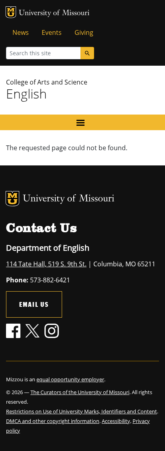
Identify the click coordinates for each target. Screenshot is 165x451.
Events (52, 32)
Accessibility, (116, 421)
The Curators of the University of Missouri (79, 392)
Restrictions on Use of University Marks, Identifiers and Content (81, 411)
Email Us (34, 304)
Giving (83, 32)
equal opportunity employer (70, 379)
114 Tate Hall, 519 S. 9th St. (46, 264)
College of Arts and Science (46, 82)
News (20, 32)
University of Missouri (54, 13)
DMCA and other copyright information (52, 421)
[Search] (87, 53)
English (26, 93)
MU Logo (11, 12)
